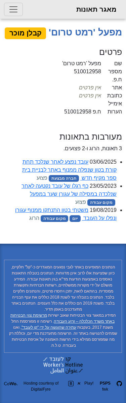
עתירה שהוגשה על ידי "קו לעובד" (49, 327)
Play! (88, 383)
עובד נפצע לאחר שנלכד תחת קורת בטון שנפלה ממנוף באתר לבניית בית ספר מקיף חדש (69, 170)
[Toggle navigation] (13, 9)
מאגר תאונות (96, 9)
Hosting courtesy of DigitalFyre (41, 386)
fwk (105, 386)
